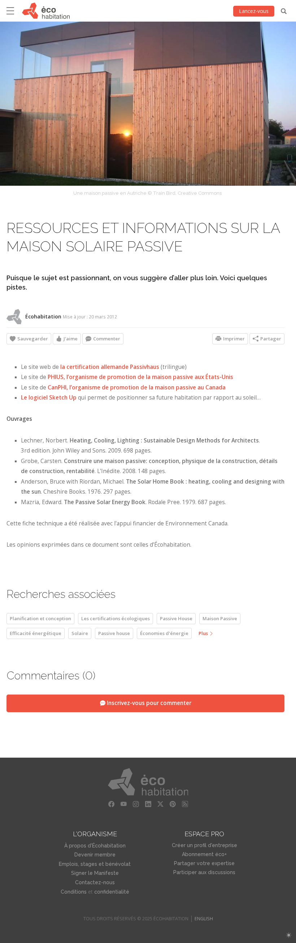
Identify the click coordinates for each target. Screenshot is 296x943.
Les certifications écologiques (115, 618)
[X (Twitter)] (160, 804)
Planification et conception (40, 618)
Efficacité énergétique (35, 633)
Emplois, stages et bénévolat (95, 864)
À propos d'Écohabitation (95, 846)
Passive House (176, 618)
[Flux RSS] (185, 804)
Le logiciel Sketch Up (49, 397)
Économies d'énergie (164, 633)
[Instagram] (136, 804)
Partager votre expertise (204, 863)
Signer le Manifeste (95, 873)
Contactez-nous (95, 882)
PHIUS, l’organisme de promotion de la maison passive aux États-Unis (140, 377)
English (204, 919)
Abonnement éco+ (204, 854)
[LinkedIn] (148, 804)
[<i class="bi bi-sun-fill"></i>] (288, 935)
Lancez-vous (254, 11)
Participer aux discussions (204, 872)
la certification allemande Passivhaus (109, 367)
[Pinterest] (172, 804)
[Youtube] (123, 804)
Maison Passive (220, 618)
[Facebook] (111, 804)
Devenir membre (95, 855)
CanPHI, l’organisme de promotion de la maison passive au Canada (137, 387)
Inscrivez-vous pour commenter (148, 703)
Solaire (79, 633)
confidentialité (111, 892)
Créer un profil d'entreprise (204, 845)
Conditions (74, 892)
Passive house (114, 633)
